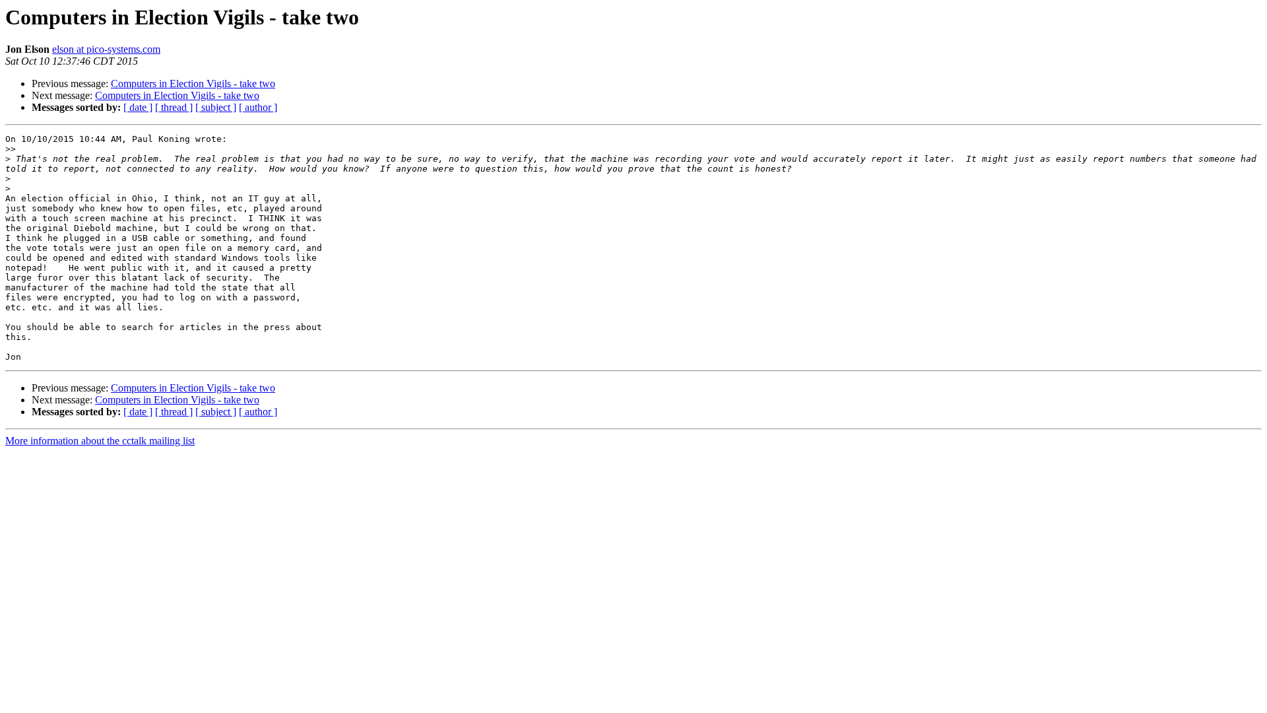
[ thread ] (174, 107)
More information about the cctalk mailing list (100, 440)
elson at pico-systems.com (106, 49)
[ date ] (137, 107)
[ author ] (258, 107)
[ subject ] (215, 107)
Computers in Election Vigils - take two (193, 83)
